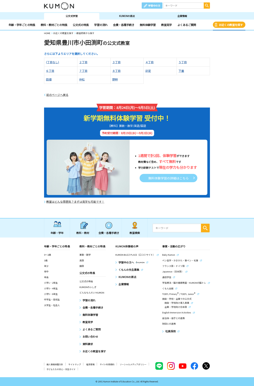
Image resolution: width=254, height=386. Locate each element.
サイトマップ (74, 364)
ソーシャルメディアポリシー (133, 364)
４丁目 (149, 62)
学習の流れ (100, 25)
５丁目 (182, 62)
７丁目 (83, 71)
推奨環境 (90, 364)
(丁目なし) (52, 62)
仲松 (82, 79)
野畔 (115, 79)
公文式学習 (72, 16)
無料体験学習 (148, 25)
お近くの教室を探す (231, 25)
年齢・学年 (57, 233)
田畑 (48, 79)
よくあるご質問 (186, 25)
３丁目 (116, 62)
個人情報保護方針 (54, 364)
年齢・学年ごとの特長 (22, 25)
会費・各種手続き (123, 25)
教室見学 (166, 25)
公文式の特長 (81, 25)
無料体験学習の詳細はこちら (168, 178)
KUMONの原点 (127, 16)
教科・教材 (82, 233)
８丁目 (116, 71)
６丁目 (50, 71)
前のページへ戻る (57, 95)
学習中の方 (154, 5)
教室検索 (135, 233)
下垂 (181, 71)
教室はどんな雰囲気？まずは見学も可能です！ (75, 201)
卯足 (148, 71)
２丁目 (83, 62)
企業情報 (182, 16)
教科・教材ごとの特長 (54, 25)
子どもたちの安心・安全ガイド (61, 369)
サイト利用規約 (107, 364)
